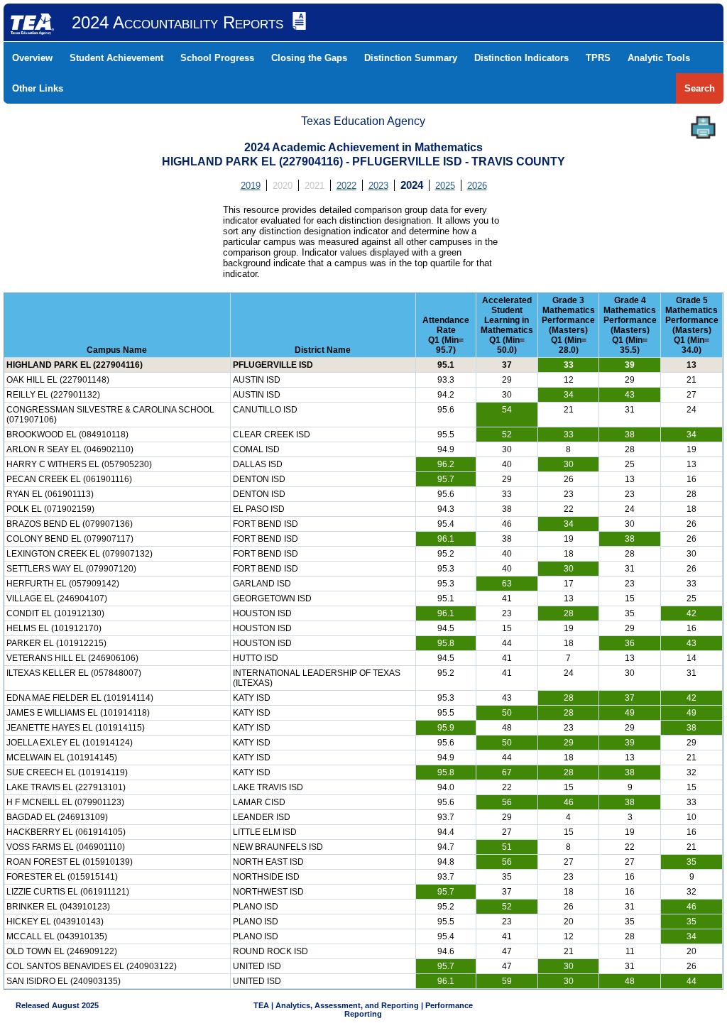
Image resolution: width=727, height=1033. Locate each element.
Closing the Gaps (309, 58)
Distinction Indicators (521, 58)
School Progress (217, 58)
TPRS (598, 58)
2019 (251, 185)
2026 (477, 185)
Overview (32, 58)
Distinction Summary (410, 58)
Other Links (37, 88)
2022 (346, 185)
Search (699, 88)
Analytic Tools (659, 58)
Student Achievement (116, 58)
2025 (445, 185)
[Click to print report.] (703, 127)
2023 (378, 185)
